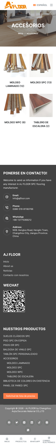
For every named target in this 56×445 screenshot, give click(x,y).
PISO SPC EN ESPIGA (15, 340)
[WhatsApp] (28, 430)
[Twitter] (17, 422)
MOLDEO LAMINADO (18, 363)
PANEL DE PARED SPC (15, 385)
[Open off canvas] (51, 5)
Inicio (6, 261)
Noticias (7, 270)
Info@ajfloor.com (21, 198)
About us (8, 266)
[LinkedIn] (32, 422)
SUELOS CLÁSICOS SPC (16, 336)
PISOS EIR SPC (11, 345)
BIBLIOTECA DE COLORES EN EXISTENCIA (26, 380)
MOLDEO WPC (15, 371)
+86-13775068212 (22, 219)
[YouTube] (24, 422)
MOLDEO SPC (14, 367)
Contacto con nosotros (16, 275)
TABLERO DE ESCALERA (20, 376)
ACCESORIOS (10, 358)
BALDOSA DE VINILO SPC (17, 349)
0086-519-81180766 (23, 209)
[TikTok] (39, 422)
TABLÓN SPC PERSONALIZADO (20, 353)
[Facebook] (9, 422)
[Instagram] (47, 422)
